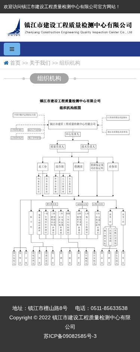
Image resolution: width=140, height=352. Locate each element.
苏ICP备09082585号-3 (70, 336)
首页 (15, 63)
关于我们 (39, 63)
